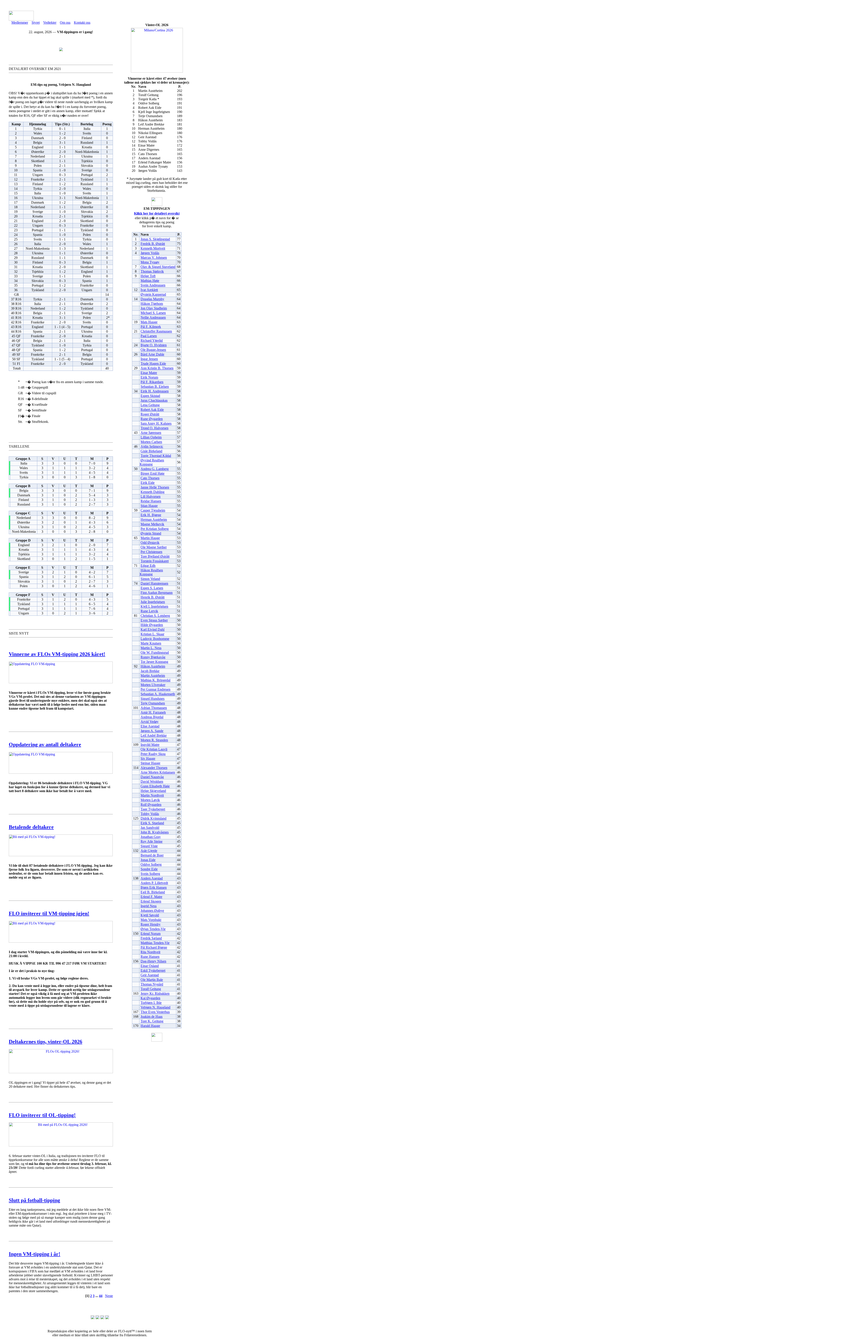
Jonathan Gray (151, 837)
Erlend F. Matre (151, 897)
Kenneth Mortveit (153, 248)
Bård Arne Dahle (152, 354)
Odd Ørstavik (150, 542)
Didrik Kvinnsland (153, 818)
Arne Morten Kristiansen (158, 772)
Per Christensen (151, 552)
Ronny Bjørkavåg (153, 657)
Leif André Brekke (154, 735)
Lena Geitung (150, 405)
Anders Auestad (152, 878)
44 (100, 1296)
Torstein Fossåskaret (155, 561)
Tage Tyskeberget (153, 809)
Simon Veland (150, 579)
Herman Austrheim (154, 519)
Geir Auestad (150, 975)
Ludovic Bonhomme (155, 638)
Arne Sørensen (151, 432)
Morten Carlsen (151, 442)
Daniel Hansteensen (154, 583)
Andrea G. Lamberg (155, 469)
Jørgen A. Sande (152, 731)
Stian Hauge (149, 506)
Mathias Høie (150, 280)
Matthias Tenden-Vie (155, 943)
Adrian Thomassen (154, 708)
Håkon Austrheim (153, 666)
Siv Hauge (148, 758)
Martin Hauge (150, 538)
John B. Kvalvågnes (155, 832)
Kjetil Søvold (150, 915)
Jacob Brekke (150, 671)
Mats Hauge (149, 322)
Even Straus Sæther (154, 620)
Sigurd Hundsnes (152, 698)
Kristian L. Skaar (152, 634)
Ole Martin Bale (152, 979)
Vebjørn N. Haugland (155, 1007)
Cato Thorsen (150, 478)
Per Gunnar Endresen (155, 689)
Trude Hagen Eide (153, 363)
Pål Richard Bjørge (154, 947)
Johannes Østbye (152, 910)
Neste (109, 1296)
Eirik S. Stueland (152, 823)
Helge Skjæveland (153, 791)
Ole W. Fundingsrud (155, 652)
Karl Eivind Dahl (152, 629)
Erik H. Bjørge (151, 515)
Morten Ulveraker (153, 685)
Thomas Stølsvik (152, 271)
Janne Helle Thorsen (155, 487)
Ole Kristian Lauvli (154, 749)
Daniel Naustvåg (152, 777)
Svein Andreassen (153, 285)
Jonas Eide (148, 860)
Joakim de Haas (151, 1016)
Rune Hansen (150, 956)
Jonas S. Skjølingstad (155, 239)
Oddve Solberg (151, 864)
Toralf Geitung (151, 989)
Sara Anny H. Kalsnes (156, 423)
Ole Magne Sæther (154, 547)
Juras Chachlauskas (154, 400)
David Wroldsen (152, 781)
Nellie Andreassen (153, 317)
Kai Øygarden (150, 998)
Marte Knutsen (151, 643)
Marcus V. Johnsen (154, 257)
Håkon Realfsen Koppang (151, 572)
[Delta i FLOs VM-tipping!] (61, 855)
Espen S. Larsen (152, 588)
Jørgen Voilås (150, 253)
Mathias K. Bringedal (155, 680)
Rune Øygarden (152, 419)
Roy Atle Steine (151, 841)
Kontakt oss (82, 22)
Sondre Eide (149, 869)
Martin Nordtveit (152, 795)
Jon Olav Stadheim (154, 308)
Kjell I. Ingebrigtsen (154, 606)
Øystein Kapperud (153, 294)
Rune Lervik (149, 611)
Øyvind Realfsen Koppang (152, 462)
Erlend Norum (151, 933)
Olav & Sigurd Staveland (158, 267)
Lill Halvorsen (151, 496)
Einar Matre (149, 373)
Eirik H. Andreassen (155, 391)
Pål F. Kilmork (151, 326)
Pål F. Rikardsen (152, 382)
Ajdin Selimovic (152, 446)
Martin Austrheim (153, 675)
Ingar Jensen (149, 359)
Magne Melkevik (152, 524)
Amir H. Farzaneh (153, 712)
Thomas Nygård (152, 984)
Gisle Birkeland (151, 451)
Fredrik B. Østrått (153, 244)
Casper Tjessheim (153, 510)
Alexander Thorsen (154, 768)
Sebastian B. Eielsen (155, 386)
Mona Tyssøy (150, 262)
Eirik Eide (148, 482)
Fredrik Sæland (151, 938)
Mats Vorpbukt (151, 920)
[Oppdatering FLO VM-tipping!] (61, 772)
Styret (36, 22)
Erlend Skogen (151, 901)
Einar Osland (150, 966)
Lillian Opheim (151, 437)
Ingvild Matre (150, 744)
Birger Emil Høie (152, 473)
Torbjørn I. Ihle (151, 1003)
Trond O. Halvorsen (154, 428)
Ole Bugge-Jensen (153, 350)
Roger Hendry (151, 924)
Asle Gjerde (149, 850)
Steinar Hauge (150, 763)
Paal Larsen (149, 336)
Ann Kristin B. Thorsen (157, 368)
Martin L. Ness (151, 648)
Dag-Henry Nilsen (153, 961)
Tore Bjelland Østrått (155, 556)
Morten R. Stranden (154, 740)
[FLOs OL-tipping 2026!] (61, 1072)
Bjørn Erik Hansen (154, 887)
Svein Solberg (150, 874)
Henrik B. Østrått (152, 597)
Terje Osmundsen (153, 703)
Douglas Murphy (152, 299)
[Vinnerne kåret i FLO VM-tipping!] (61, 682)
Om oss (65, 22)
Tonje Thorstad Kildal (156, 456)
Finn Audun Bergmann (157, 592)
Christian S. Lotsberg (155, 615)
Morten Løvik (150, 800)
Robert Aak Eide (152, 409)
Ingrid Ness (149, 906)
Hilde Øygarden (152, 625)
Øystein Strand (151, 533)
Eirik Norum (149, 377)
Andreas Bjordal (152, 717)
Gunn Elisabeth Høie (155, 786)
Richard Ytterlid (152, 340)
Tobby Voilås (150, 814)
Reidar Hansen (151, 501)
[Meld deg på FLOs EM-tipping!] (61, 50)
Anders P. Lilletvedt (154, 883)
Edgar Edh (148, 565)
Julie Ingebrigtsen (153, 602)
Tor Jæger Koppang (154, 662)
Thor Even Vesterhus (155, 1012)
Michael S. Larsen (153, 313)
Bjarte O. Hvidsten (154, 345)
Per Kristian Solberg (155, 529)
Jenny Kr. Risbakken (155, 993)
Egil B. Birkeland (153, 892)
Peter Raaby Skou (153, 754)
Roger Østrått (150, 414)
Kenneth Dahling (152, 492)
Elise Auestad (150, 726)
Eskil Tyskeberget (153, 970)
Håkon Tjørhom (152, 303)
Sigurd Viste (149, 846)
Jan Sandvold (150, 827)
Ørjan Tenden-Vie (153, 929)
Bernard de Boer (152, 855)
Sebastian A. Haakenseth (158, 694)
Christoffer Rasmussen (156, 331)
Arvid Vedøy (150, 721)
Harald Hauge (150, 1026)
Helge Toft (148, 276)
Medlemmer (19, 22)
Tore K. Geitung (152, 1021)
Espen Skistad (150, 396)
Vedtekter (49, 22)
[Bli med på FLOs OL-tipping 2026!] (61, 1145)
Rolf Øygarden (151, 804)
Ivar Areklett (149, 290)
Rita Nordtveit (150, 952)
